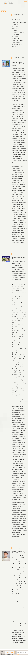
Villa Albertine (20, 623)
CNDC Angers (21, 615)
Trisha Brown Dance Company (8, 3)
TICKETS (19, 28)
